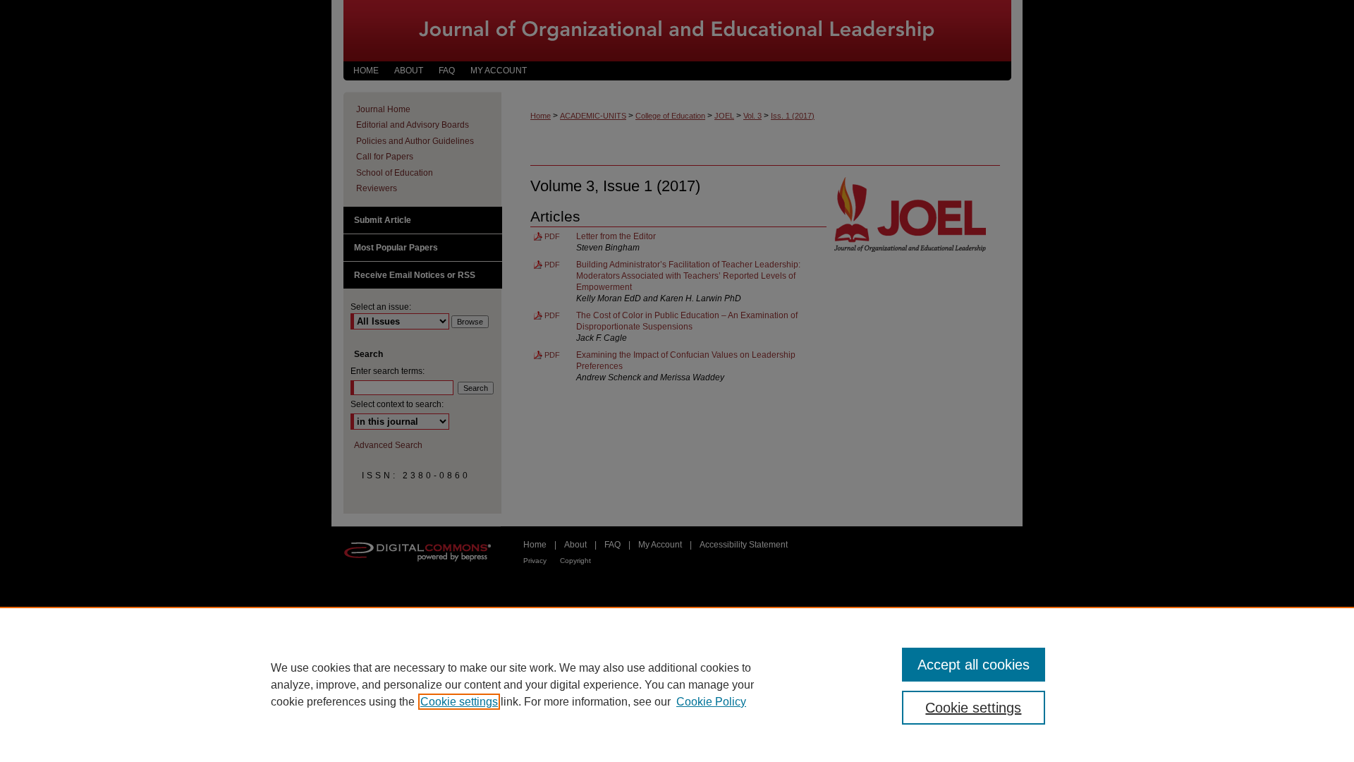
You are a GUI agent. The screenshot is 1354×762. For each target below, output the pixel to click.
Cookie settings (459, 702)
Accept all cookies (973, 664)
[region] (677, 684)
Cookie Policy (711, 702)
